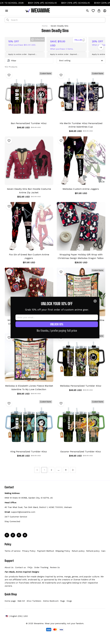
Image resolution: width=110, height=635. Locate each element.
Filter (13, 60)
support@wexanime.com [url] (23, 512)
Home (45, 26)
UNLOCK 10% (56, 324)
